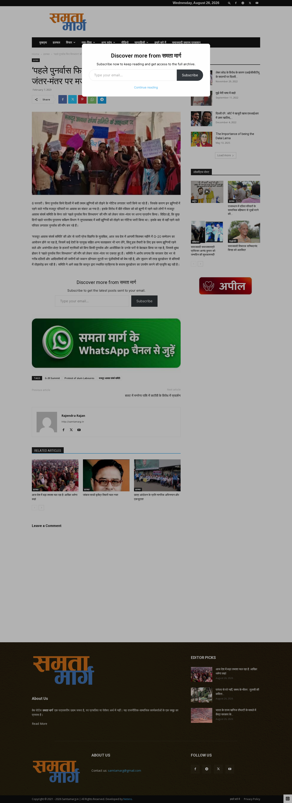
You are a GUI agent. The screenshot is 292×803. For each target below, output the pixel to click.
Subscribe (190, 75)
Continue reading (146, 87)
